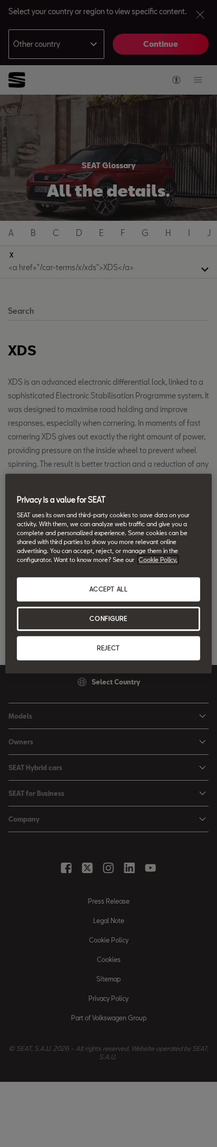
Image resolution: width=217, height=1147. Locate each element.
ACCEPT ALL (109, 589)
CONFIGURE (108, 618)
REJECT (108, 647)
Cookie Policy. (158, 559)
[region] (108, 573)
